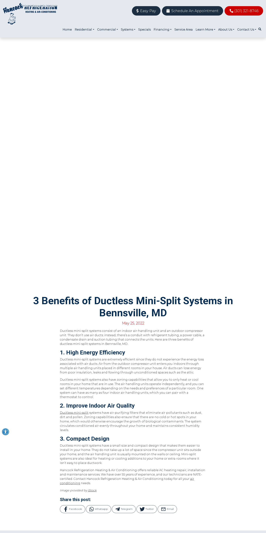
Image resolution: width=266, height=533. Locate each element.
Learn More (204, 29)
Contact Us (245, 29)
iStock (92, 490)
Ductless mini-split (74, 412)
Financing (161, 29)
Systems (127, 29)
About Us (225, 29)
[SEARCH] (260, 27)
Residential (83, 29)
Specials (144, 29)
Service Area (183, 29)
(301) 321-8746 (246, 11)
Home (67, 29)
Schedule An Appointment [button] (194, 11)
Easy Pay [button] (147, 11)
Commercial (106, 29)
